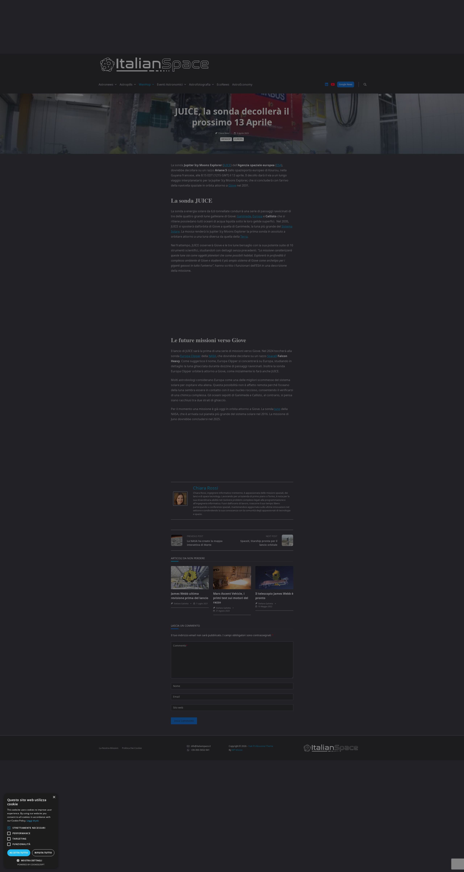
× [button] (54, 797)
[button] (30, 860)
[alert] (232, 436)
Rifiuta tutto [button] (43, 852)
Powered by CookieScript (30, 864)
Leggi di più (33, 820)
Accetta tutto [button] (19, 852)
